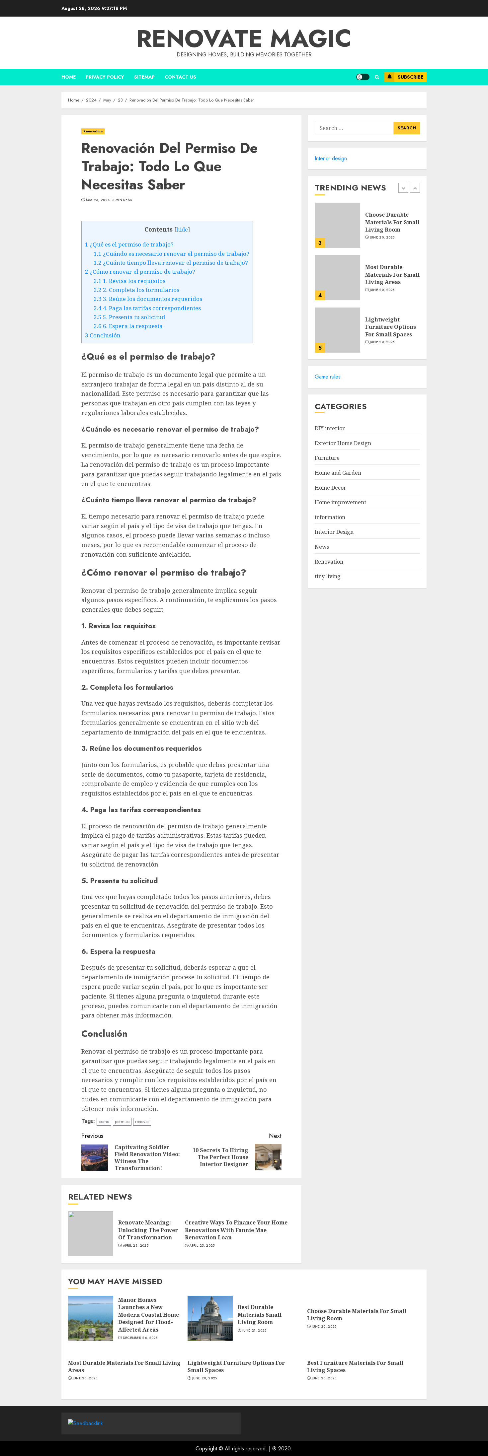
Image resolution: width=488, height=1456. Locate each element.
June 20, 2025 (382, 237)
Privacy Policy (105, 77)
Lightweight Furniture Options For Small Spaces (390, 327)
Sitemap (144, 77)
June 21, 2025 (254, 1330)
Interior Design (334, 532)
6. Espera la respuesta (128, 326)
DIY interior (330, 428)
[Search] (377, 77)
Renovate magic (244, 38)
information (330, 517)
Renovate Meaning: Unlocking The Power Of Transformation (148, 1230)
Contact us (180, 77)
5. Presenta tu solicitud (129, 317)
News (322, 547)
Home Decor (330, 487)
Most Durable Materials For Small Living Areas (392, 274)
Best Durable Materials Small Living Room (260, 1314)
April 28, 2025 (135, 1245)
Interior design (331, 158)
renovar (142, 1121)
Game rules (328, 377)
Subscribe (410, 77)
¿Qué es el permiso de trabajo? (129, 244)
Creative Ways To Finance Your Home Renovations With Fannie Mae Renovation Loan (236, 1230)
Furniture (327, 458)
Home (68, 77)
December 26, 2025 (140, 1338)
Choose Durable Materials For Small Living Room (392, 222)
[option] (367, 228)
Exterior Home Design (343, 443)
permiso (122, 1121)
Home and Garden (338, 473)
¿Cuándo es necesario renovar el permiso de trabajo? (171, 253)
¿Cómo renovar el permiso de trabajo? (140, 271)
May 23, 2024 (98, 200)
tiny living (328, 576)
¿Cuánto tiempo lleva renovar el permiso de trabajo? (171, 262)
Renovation (93, 131)
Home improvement (340, 502)
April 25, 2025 (201, 1245)
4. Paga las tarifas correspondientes (147, 308)
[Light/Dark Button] (362, 77)
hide (182, 229)
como (104, 1121)
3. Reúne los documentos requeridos (148, 299)
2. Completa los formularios (136, 290)
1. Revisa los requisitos (129, 281)
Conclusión (103, 335)
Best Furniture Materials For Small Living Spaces (355, 1366)
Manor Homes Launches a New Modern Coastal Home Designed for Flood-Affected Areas (148, 1314)
